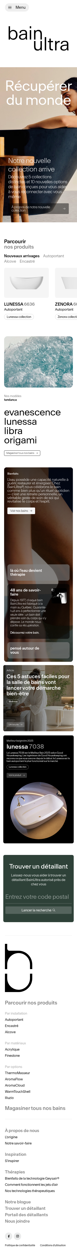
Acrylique (12, 1049)
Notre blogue (18, 1201)
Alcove (10, 1032)
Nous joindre (17, 1221)
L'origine (11, 1137)
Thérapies (15, 1171)
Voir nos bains (19, 511)
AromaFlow (14, 1079)
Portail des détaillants (26, 1214)
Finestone (12, 1055)
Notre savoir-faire (18, 1143)
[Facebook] (8, 1236)
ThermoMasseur (17, 1073)
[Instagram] (17, 1236)
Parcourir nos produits (31, 1002)
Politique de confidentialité (20, 1245)
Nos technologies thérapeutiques (30, 1191)
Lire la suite (14, 724)
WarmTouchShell (17, 1091)
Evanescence (32, 412)
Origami (20, 440)
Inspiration (15, 1154)
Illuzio (9, 1098)
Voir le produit (15, 775)
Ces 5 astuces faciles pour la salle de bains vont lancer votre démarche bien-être (38, 685)
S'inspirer (12, 1161)
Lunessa (20, 421)
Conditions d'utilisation (53, 1245)
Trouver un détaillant (25, 1208)
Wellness (13, 701)
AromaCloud (15, 1085)
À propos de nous (22, 1130)
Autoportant (14, 1019)
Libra (13, 430)
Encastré (11, 1026)
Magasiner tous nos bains (20, 453)
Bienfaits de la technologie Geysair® (32, 1178)
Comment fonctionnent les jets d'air (31, 1185)
